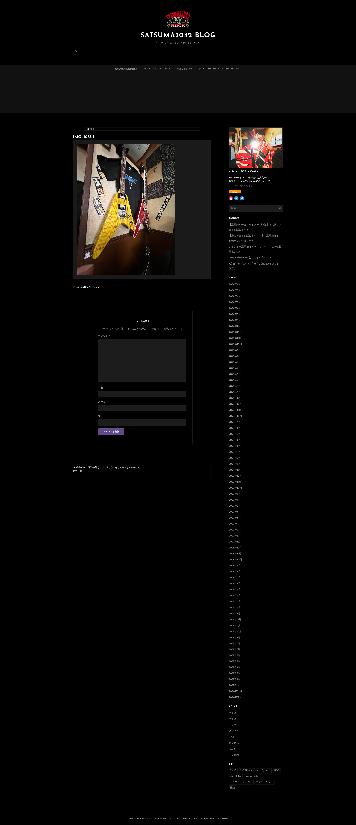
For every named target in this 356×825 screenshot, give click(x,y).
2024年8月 (235, 428)
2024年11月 (235, 410)
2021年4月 (234, 667)
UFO (276, 770)
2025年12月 (235, 332)
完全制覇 (234, 743)
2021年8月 (234, 643)
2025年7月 (235, 362)
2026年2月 (235, 320)
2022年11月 (235, 554)
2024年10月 (235, 416)
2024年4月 (235, 452)
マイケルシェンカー (241, 782)
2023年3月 (235, 530)
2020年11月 (235, 697)
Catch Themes (220, 819)
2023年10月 (235, 488)
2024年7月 (235, 434)
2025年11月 (235, 338)
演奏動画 (234, 755)
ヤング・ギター (264, 782)
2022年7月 (235, 578)
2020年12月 (235, 691)
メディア (234, 731)
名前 (100, 387)
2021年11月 (235, 625)
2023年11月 (235, 482)
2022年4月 (235, 596)
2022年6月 (235, 584)
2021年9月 (234, 637)
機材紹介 (234, 749)
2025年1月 (234, 398)
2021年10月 (235, 631)
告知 (231, 737)
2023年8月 (235, 500)
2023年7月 (235, 506)
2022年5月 (235, 590)
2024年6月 (235, 440)
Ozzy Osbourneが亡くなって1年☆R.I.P (250, 258)
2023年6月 (235, 512)
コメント (104, 336)
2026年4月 (235, 308)
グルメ (232, 713)
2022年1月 (234, 613)
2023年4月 (235, 524)
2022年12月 (235, 548)
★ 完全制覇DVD (184, 69)
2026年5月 (235, 302)
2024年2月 (235, 464)
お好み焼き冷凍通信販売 (126, 69)
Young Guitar (252, 776)
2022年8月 (235, 572)
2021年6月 (234, 655)
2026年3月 (235, 314)
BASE (233, 770)
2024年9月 (235, 422)
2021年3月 (234, 673)
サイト (102, 416)
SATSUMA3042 (249, 770)
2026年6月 (235, 296)
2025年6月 (235, 368)
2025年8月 (235, 356)
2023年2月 (235, 536)
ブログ (232, 725)
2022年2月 (235, 608)
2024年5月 (235, 446)
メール (102, 402)
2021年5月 (234, 661)
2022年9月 (235, 566)
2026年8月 (235, 284)
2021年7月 (234, 649)
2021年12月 (235, 619)
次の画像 (90, 129)
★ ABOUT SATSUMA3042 (157, 69)
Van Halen (235, 776)
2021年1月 (234, 685)
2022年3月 (235, 602)
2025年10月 (235, 344)
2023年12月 (235, 476)
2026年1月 (234, 326)
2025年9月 (235, 350)
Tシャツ (265, 770)
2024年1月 (234, 470)
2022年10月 (235, 560)
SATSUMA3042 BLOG (178, 35)
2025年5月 (235, 374)
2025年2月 (235, 392)
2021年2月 (234, 679)
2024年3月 (235, 458)
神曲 (232, 788)
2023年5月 (235, 518)
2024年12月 (235, 404)
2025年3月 (235, 386)
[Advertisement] (178, 94)
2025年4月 (235, 380)
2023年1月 (234, 542)
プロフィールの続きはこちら (240, 186)
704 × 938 (96, 287)
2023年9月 (235, 494)
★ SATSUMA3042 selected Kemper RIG (220, 69)
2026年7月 (235, 290)
